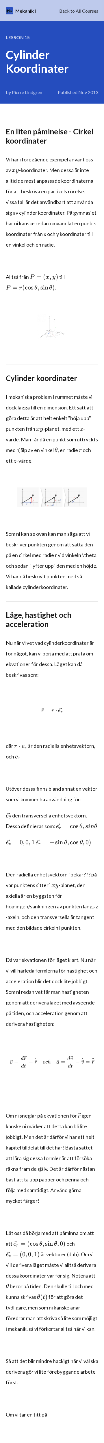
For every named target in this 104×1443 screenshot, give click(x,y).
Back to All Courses (78, 11)
